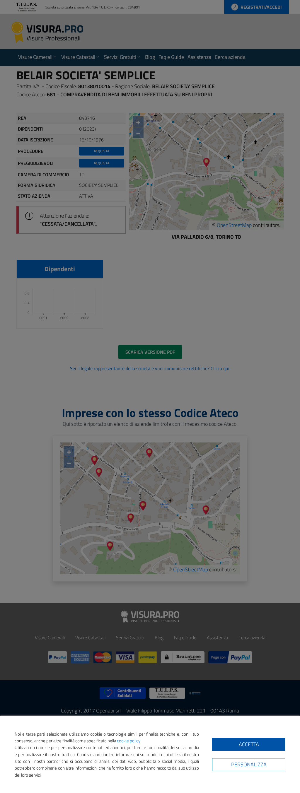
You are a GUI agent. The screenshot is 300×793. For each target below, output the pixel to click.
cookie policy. (129, 740)
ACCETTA (249, 744)
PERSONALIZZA (249, 764)
